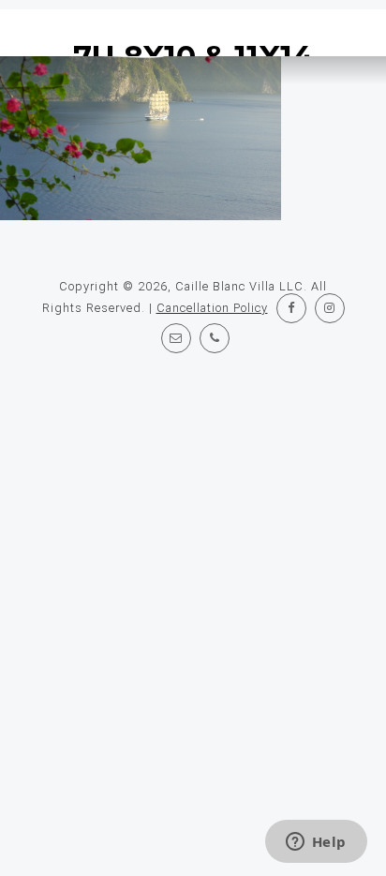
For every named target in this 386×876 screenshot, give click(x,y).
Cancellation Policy (212, 308)
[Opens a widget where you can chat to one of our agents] (315, 843)
